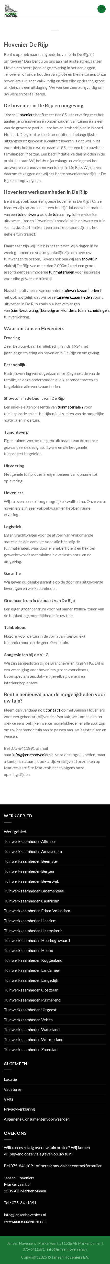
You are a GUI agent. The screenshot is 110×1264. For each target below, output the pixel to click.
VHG (8, 1099)
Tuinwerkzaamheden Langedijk (31, 980)
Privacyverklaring (19, 1108)
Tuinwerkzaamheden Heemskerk (33, 930)
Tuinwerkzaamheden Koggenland (33, 960)
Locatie (10, 1079)
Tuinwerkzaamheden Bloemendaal (34, 890)
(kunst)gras (50, 310)
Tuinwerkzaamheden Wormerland (33, 1039)
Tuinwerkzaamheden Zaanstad (31, 1049)
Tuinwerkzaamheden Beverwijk (31, 881)
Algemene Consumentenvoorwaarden (37, 1118)
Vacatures (12, 1089)
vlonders (68, 310)
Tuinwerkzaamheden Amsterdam (33, 851)
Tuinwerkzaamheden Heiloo (28, 950)
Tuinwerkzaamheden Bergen (29, 871)
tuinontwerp (28, 214)
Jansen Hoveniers (19, 114)
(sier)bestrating (24, 310)
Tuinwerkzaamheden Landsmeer (32, 970)
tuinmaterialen (61, 271)
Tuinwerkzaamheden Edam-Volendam (37, 910)
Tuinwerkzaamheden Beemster (31, 861)
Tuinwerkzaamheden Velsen (28, 1019)
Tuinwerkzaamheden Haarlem (30, 920)
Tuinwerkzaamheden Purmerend (32, 999)
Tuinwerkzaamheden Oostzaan (31, 989)
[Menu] (101, 9)
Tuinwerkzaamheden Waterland (32, 1029)
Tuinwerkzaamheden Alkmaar (30, 841)
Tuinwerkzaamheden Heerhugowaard (37, 940)
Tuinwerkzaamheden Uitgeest (30, 1009)
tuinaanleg (62, 214)
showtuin (89, 258)
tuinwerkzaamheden (81, 290)
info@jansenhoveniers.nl (33, 754)
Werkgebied (15, 831)
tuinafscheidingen (93, 310)
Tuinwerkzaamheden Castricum (31, 900)
